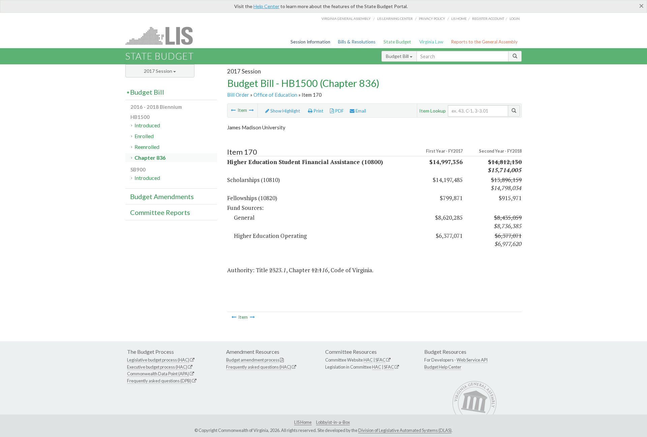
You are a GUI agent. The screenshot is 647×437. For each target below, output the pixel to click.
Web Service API (472, 360)
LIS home (459, 19)
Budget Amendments (162, 196)
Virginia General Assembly (346, 19)
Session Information (310, 41)
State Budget (397, 41)
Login (515, 19)
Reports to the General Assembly (484, 41)
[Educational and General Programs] (233, 110)
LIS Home (303, 422)
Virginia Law (431, 41)
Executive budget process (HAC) (157, 367)
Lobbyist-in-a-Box (333, 422)
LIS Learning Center (395, 19)
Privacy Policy (432, 19)
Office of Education (275, 95)
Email (360, 111)
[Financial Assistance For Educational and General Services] (251, 110)
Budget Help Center (442, 367)
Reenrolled (146, 147)
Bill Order (238, 95)
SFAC (380, 360)
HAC (368, 360)
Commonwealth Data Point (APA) (158, 373)
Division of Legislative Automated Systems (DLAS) (405, 430)
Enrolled (144, 136)
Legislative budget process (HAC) (158, 360)
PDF (339, 111)
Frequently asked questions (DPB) (159, 380)
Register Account (488, 19)
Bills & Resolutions (356, 41)
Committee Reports (160, 212)
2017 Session (158, 71)
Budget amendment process (252, 360)
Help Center (266, 6)
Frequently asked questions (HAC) (258, 367)
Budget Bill (398, 56)
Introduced (147, 125)
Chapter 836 (149, 157)
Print (318, 111)
